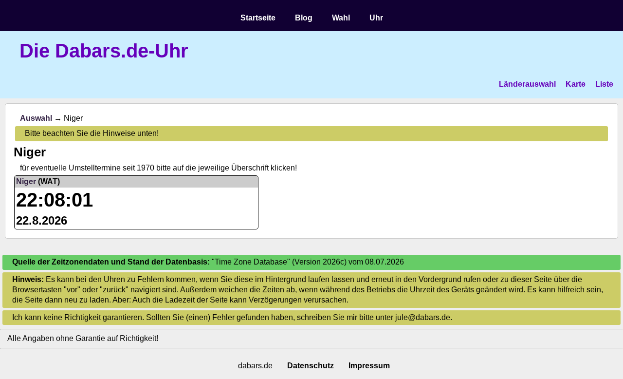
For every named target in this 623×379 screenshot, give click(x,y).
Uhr (376, 18)
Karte (576, 84)
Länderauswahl (527, 84)
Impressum (369, 365)
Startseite (257, 18)
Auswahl (36, 118)
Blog (303, 18)
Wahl (341, 18)
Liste (604, 84)
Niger (26, 181)
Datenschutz (310, 365)
